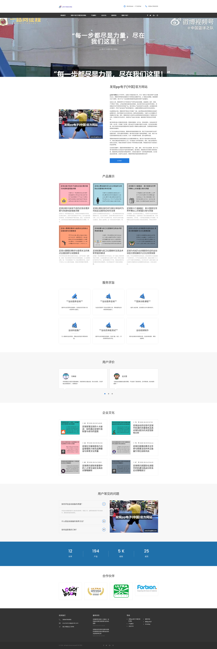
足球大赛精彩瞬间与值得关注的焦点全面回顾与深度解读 (74, 252)
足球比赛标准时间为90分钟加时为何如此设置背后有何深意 (108, 209)
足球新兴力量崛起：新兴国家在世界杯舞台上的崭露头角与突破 (142, 209)
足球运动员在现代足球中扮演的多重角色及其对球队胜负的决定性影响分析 (143, 429)
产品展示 (93, 15)
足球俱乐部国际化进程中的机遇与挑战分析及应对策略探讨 (143, 468)
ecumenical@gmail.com (70, 623)
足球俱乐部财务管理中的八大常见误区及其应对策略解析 (92, 468)
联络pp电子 (125, 15)
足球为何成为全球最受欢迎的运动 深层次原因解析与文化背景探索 (142, 252)
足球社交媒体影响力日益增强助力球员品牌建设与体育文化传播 (92, 449)
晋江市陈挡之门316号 (68, 627)
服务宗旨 (113, 15)
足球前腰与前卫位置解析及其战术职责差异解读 (108, 252)
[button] (104, 393)
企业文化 (103, 15)
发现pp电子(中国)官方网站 (78, 15)
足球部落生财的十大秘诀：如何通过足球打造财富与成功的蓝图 (92, 429)
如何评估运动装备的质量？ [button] (72, 504)
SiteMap (147, 624)
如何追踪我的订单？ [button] (70, 530)
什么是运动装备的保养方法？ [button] (73, 521)
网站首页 (63, 15)
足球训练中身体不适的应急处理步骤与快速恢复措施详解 (74, 209)
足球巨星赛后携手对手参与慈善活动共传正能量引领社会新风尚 (143, 449)
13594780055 (153, 6)
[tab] (83, 504)
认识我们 (119, 160)
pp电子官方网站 (78, 645)
